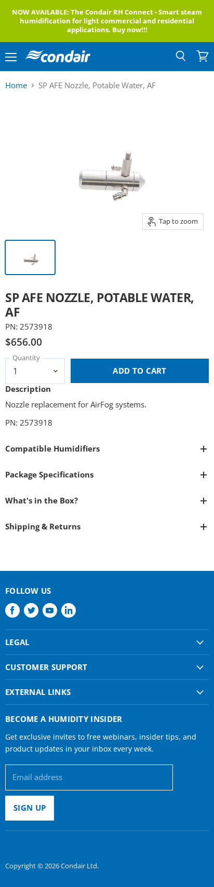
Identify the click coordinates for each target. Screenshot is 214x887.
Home (16, 85)
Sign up (30, 807)
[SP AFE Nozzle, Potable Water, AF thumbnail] (30, 257)
